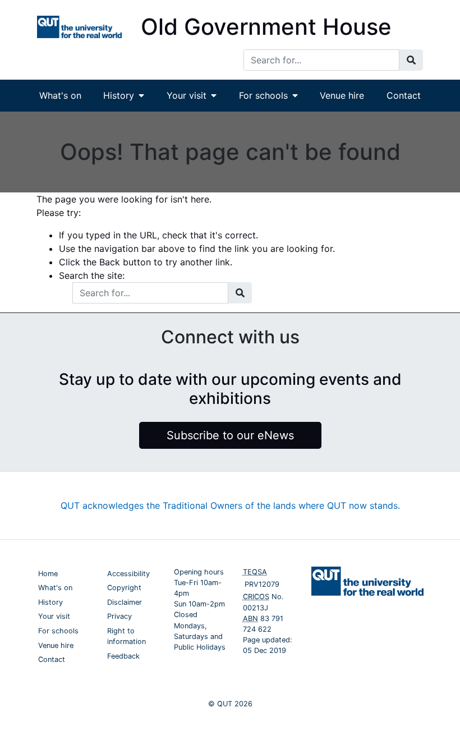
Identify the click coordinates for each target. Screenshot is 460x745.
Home (48, 573)
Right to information (126, 636)
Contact (404, 95)
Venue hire (342, 95)
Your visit (186, 95)
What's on (60, 95)
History (118, 95)
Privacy (119, 616)
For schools (263, 95)
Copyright (124, 587)
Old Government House (266, 26)
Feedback (123, 656)
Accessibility (128, 573)
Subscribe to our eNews (230, 435)
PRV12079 (262, 584)
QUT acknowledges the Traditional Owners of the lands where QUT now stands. (230, 505)
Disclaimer (124, 602)
